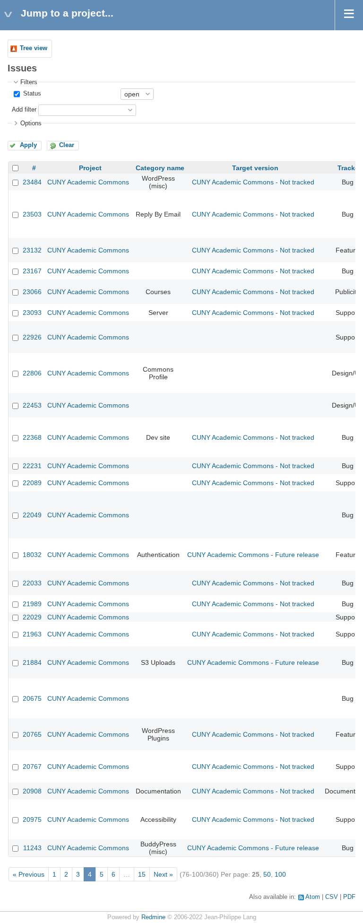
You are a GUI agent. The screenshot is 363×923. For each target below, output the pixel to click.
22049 (32, 515)
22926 (32, 337)
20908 (32, 791)
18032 (32, 554)
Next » (163, 874)
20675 (32, 698)
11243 (32, 848)
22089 (32, 483)
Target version (255, 168)
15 (142, 874)
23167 (32, 271)
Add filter (24, 109)
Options (31, 123)
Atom (312, 897)
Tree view (33, 48)
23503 (32, 214)
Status (31, 93)
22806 (32, 373)
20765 (32, 734)
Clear (66, 145)
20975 (32, 819)
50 (267, 874)
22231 (32, 466)
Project (90, 168)
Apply (28, 145)
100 (280, 874)
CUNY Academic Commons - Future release (253, 554)
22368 (32, 437)
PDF (349, 897)
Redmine (153, 917)
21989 (32, 604)
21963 (32, 634)
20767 (32, 766)
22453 (32, 405)
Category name (160, 168)
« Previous (28, 874)
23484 (32, 182)
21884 (32, 662)
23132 (32, 250)
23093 (32, 312)
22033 (32, 583)
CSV (331, 897)
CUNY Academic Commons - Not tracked (253, 182)
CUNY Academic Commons (88, 182)
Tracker (349, 168)
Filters (28, 82)
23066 (32, 292)
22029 (32, 617)
